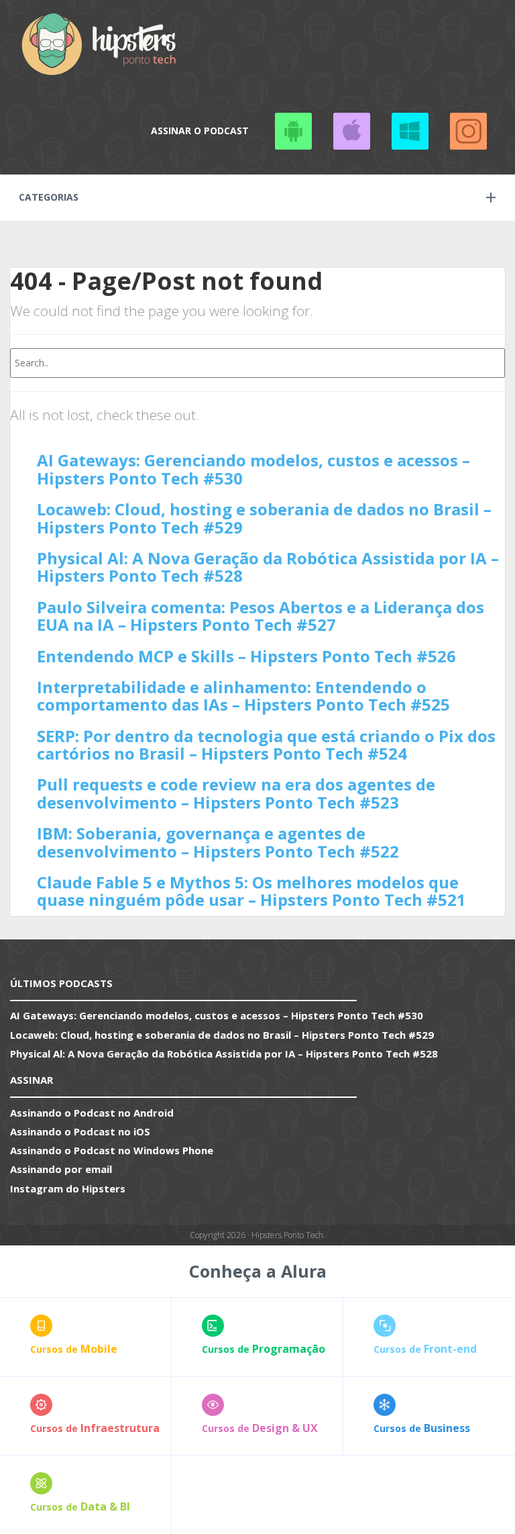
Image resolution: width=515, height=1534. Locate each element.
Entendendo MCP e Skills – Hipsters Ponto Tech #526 (246, 656)
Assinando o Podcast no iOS (351, 130)
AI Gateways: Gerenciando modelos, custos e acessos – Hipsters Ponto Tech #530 (253, 469)
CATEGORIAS (48, 197)
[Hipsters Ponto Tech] (100, 43)
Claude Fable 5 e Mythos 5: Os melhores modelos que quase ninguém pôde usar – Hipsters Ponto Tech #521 (251, 891)
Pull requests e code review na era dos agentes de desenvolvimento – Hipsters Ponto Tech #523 (236, 793)
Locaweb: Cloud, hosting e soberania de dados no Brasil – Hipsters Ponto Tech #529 (264, 518)
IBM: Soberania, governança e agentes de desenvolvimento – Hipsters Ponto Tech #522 (218, 842)
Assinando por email (61, 1169)
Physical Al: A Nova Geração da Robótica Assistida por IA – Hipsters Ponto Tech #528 (268, 566)
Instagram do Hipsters (67, 1188)
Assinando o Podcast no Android (293, 130)
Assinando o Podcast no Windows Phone (410, 130)
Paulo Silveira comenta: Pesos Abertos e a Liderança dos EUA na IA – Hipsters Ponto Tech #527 (260, 615)
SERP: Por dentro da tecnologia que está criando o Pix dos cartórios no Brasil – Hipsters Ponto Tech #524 (266, 744)
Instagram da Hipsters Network (468, 130)
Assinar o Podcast (200, 130)
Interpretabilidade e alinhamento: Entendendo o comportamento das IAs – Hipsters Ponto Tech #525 (243, 695)
